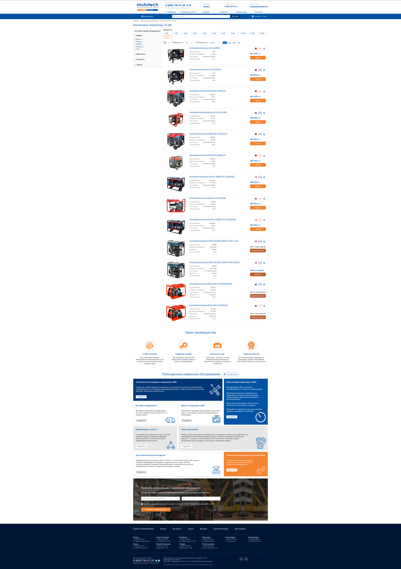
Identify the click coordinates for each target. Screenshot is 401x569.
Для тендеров (240, 529)
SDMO (139, 44)
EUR (234, 42)
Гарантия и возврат (220, 529)
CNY (238, 42)
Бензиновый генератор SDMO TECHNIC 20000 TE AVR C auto (214, 241)
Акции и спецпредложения (143, 529)
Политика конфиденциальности (173, 564)
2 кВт (166, 33)
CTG (138, 49)
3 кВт (176, 33)
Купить (258, 58)
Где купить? (177, 529)
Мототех (147, 7)
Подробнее (141, 397)
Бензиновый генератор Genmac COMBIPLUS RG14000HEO (213, 219)
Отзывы (163, 529)
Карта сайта (209, 564)
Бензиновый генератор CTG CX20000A (205, 48)
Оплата (191, 529)
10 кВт (243, 33)
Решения (224, 12)
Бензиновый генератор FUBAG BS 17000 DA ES (208, 134)
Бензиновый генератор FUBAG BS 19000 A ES (208, 155)
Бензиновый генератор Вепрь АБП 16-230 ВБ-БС (209, 305)
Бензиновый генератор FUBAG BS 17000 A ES (208, 91)
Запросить (258, 274)
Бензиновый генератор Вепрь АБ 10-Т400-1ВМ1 (208, 112)
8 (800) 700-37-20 (175, 5)
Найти (236, 16)
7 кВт (214, 33)
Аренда (206, 12)
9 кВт (233, 33)
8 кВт (223, 33)
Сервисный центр (188, 12)
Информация (241, 12)
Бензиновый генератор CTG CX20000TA (205, 69)
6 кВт (204, 33)
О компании (171, 12)
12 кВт (262, 33)
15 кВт (167, 37)
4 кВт (185, 33)
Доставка (203, 529)
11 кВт (252, 33)
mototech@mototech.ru (259, 6)
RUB (224, 42)
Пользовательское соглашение (194, 564)
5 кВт (195, 33)
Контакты (259, 12)
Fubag (139, 42)
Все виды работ (232, 374)
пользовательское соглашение (157, 503)
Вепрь (139, 39)
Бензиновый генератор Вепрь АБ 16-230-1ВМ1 (208, 198)
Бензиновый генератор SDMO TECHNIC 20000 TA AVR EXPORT (215, 262)
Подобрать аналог (258, 250)
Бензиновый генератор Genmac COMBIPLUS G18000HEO (212, 176)
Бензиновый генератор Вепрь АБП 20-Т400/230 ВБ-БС (211, 284)
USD (229, 42)
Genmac (140, 47)
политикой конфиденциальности (198, 503)
